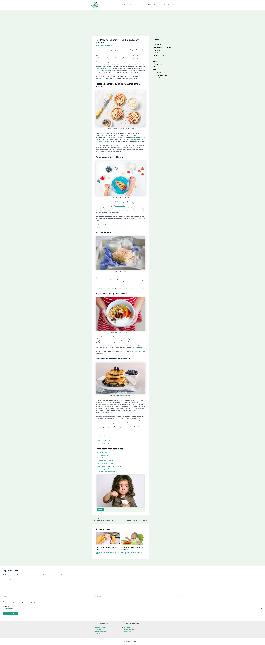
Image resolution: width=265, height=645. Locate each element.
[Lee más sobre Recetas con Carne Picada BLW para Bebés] (108, 538)
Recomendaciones (159, 78)
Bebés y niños (157, 64)
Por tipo (132, 5)
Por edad (141, 5)
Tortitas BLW (127, 631)
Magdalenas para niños (103, 469)
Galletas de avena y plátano (105, 460)
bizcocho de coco (101, 278)
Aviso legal (98, 629)
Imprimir (100, 509)
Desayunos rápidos (102, 435)
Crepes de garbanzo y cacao (105, 463)
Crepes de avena (102, 224)
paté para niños (116, 466)
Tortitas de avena (102, 458)
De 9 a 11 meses (158, 53)
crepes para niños (120, 206)
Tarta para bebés (129, 629)
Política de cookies (100, 627)
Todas (126, 5)
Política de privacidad (101, 631)
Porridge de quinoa (102, 455)
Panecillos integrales (103, 466)
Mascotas (167, 5)
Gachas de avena (102, 452)
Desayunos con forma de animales (107, 471)
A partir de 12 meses (159, 56)
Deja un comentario (100, 552)
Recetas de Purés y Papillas (162, 47)
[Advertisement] (132, 20)
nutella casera (109, 139)
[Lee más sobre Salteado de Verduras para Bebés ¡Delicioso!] (133, 538)
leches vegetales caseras (108, 288)
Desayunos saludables (103, 440)
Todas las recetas (158, 42)
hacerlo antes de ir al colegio (105, 68)
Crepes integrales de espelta (105, 227)
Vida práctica (157, 72)
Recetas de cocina (110, 552)
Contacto (97, 633)
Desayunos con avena (103, 443)
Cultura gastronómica (160, 75)
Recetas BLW (157, 44)
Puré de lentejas (128, 627)
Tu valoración (6, 606)
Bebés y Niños (152, 5)
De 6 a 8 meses (158, 50)
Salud (160, 5)
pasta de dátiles (136, 278)
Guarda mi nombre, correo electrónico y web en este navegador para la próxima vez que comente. (27, 602)
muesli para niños (140, 351)
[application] (135, 5)
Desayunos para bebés (103, 437)
